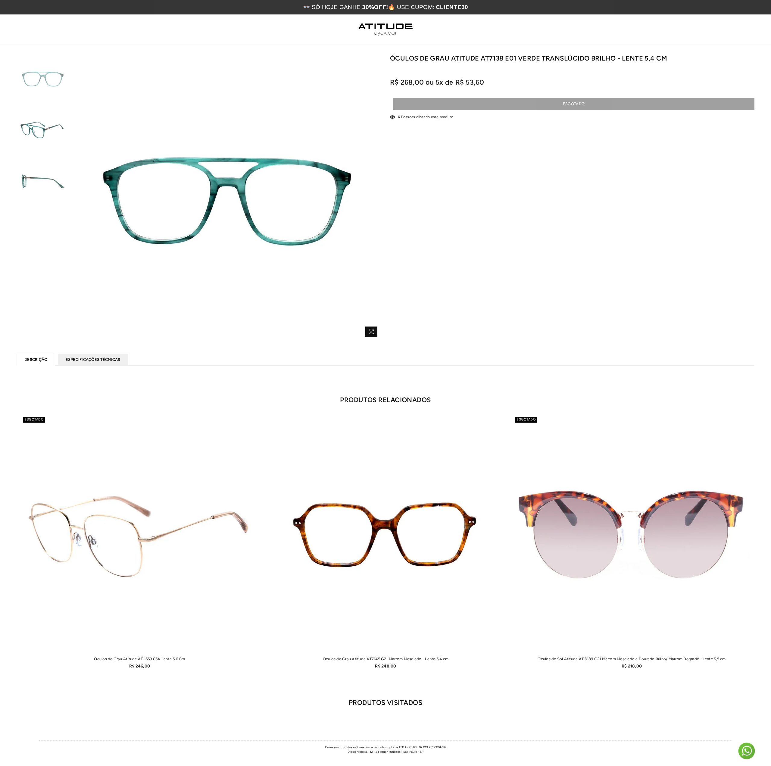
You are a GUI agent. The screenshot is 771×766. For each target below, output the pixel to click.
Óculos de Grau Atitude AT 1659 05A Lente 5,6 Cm (139, 659)
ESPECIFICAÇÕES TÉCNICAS (93, 359)
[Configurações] (735, 29)
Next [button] (375, 197)
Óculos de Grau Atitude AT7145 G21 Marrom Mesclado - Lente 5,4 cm (385, 659)
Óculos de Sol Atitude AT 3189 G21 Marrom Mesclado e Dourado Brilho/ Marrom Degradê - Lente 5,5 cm (632, 659)
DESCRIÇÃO (35, 359)
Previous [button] (76, 197)
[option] (226, 197)
